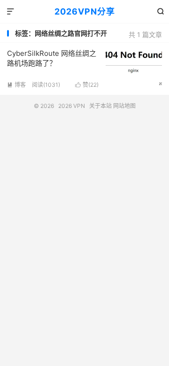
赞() (87, 84)
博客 (16, 84)
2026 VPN (71, 105)
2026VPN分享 (84, 11)
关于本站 (100, 105)
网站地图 (124, 105)
